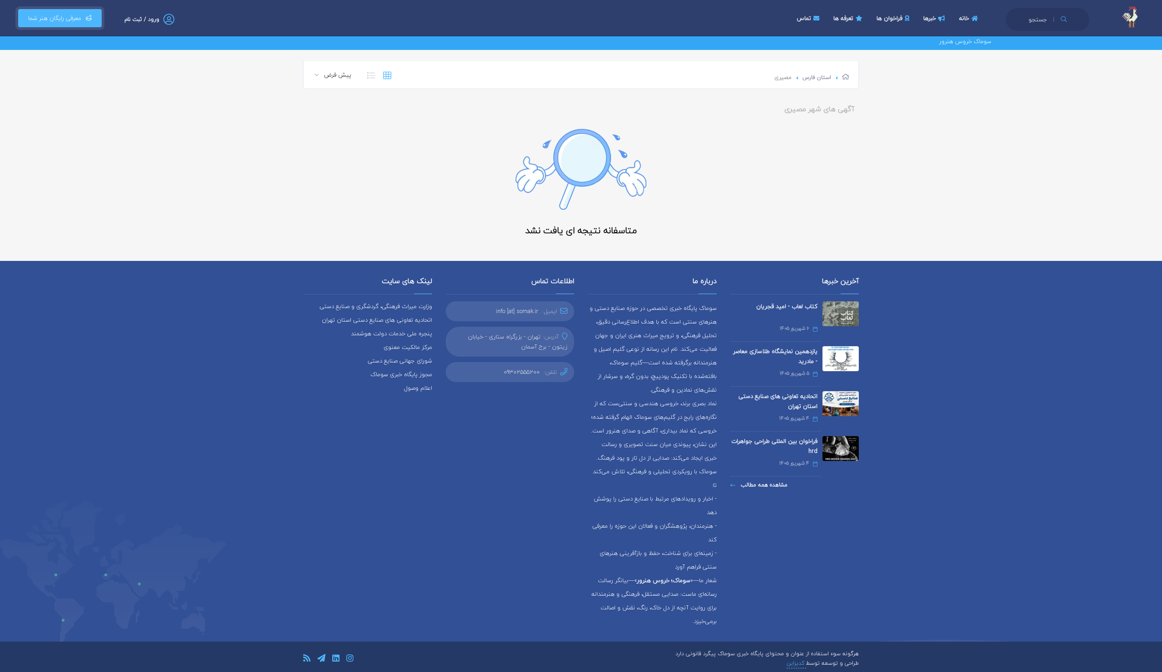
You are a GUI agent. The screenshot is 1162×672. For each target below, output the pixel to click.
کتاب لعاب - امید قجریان (786, 306)
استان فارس (817, 77)
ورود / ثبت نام (141, 19)
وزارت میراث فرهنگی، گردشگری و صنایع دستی (376, 306)
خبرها (929, 18)
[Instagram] (350, 659)
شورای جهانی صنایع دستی (400, 361)
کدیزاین (796, 663)
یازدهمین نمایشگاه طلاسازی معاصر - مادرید (775, 356)
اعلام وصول (418, 388)
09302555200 (522, 372)
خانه (964, 18)
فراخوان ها (889, 18)
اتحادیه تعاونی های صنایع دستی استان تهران (778, 401)
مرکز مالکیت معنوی (408, 347)
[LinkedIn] (336, 659)
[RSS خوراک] (306, 659)
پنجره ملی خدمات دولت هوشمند (391, 333)
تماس (804, 18)
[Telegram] (321, 659)
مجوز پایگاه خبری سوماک (401, 374)
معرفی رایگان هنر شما (54, 18)
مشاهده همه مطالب (763, 485)
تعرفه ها (843, 18)
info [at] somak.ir (517, 311)
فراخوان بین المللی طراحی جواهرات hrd (774, 446)
